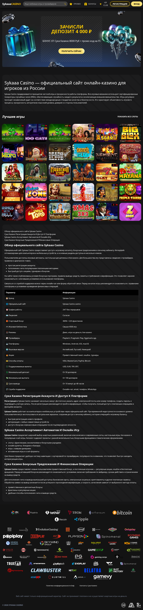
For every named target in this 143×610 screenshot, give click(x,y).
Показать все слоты (128, 116)
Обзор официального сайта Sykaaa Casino (23, 231)
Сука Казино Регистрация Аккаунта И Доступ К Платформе (30, 234)
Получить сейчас (71, 51)
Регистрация (120, 4)
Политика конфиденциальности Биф (60, 586)
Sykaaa (11, 4)
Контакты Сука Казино (88, 586)
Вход (137, 4)
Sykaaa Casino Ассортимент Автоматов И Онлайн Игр (27, 237)
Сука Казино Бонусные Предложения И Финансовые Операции (32, 240)
